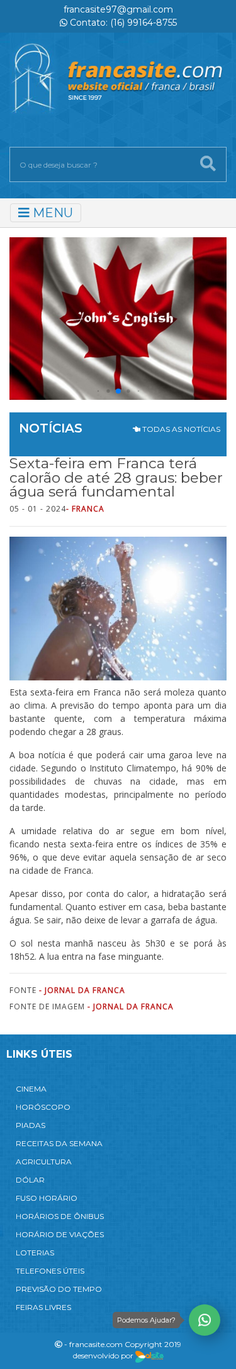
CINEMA (31, 1088)
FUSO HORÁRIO (46, 1198)
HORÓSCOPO (43, 1107)
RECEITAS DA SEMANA (59, 1143)
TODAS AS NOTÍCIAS (180, 429)
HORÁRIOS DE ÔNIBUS (60, 1216)
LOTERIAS (35, 1252)
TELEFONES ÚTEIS (50, 1270)
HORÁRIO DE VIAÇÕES (60, 1234)
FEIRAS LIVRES (43, 1307)
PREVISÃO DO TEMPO (59, 1289)
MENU (51, 212)
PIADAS (30, 1125)
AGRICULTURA (44, 1161)
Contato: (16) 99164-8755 (122, 22)
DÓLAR (30, 1179)
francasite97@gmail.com (118, 9)
